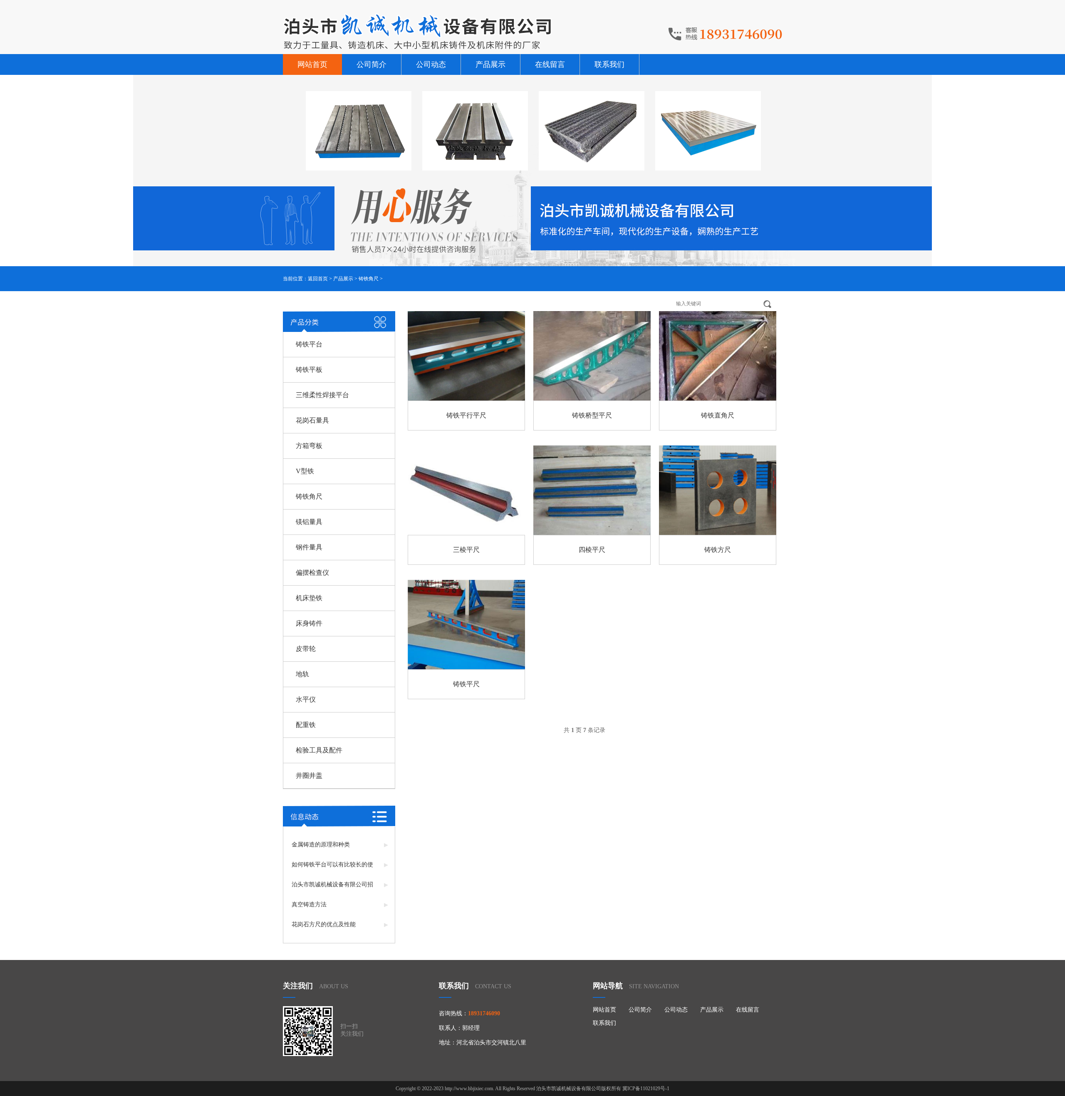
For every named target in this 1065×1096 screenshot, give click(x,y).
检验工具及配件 (319, 750)
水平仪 (306, 699)
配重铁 (306, 724)
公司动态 (431, 64)
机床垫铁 (309, 597)
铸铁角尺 (369, 279)
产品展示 (490, 64)
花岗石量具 (312, 420)
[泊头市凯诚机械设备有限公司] (418, 31)
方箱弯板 (309, 445)
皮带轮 (306, 648)
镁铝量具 (309, 521)
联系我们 (609, 64)
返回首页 (318, 279)
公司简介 (371, 64)
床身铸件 (309, 623)
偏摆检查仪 (312, 572)
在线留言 (550, 64)
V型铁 (305, 471)
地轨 (302, 674)
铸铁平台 (309, 344)
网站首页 (312, 64)
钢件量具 (309, 547)
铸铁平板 (309, 369)
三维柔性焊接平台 (322, 394)
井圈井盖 (309, 775)
